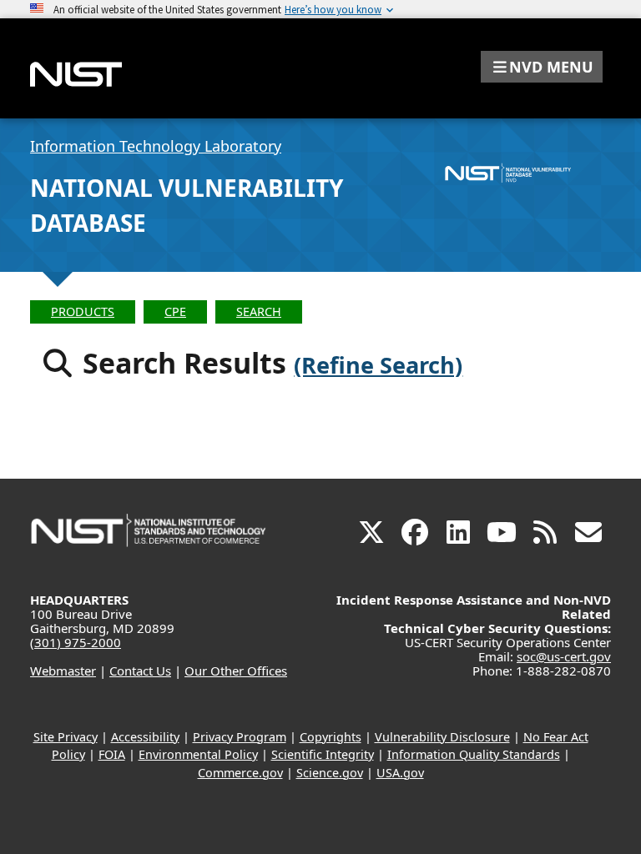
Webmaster (63, 670)
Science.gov (329, 773)
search (258, 311)
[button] (542, 67)
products (82, 311)
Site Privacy (65, 737)
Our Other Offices (235, 670)
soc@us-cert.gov (564, 656)
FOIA (111, 754)
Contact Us (140, 670)
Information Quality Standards (473, 754)
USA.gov (400, 773)
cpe (175, 311)
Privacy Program (239, 737)
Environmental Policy (198, 754)
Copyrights (330, 737)
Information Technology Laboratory (155, 146)
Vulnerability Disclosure (442, 737)
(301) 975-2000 (75, 642)
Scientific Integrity (322, 754)
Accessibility (145, 737)
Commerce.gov (240, 773)
